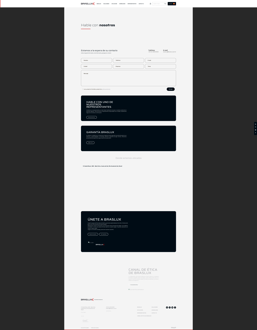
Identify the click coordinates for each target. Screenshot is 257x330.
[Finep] (98, 320)
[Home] (89, 3)
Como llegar (83, 312)
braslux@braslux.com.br (111, 308)
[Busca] (165, 3)
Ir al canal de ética (134, 284)
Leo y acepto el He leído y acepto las (97, 89)
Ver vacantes (103, 234)
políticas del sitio (106, 89)
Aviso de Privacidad (85, 327)
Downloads (122, 3)
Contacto (141, 3)
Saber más (90, 142)
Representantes (132, 3)
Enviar (171, 89)
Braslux (99, 3)
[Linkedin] (255, 124)
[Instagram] (255, 127)
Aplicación (114, 3)
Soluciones (106, 3)
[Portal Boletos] (150, 3)
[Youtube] (255, 130)
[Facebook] (255, 133)
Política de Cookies (95, 327)
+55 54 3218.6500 (110, 307)
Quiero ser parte (92, 234)
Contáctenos (108, 311)
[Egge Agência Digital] (173, 327)
